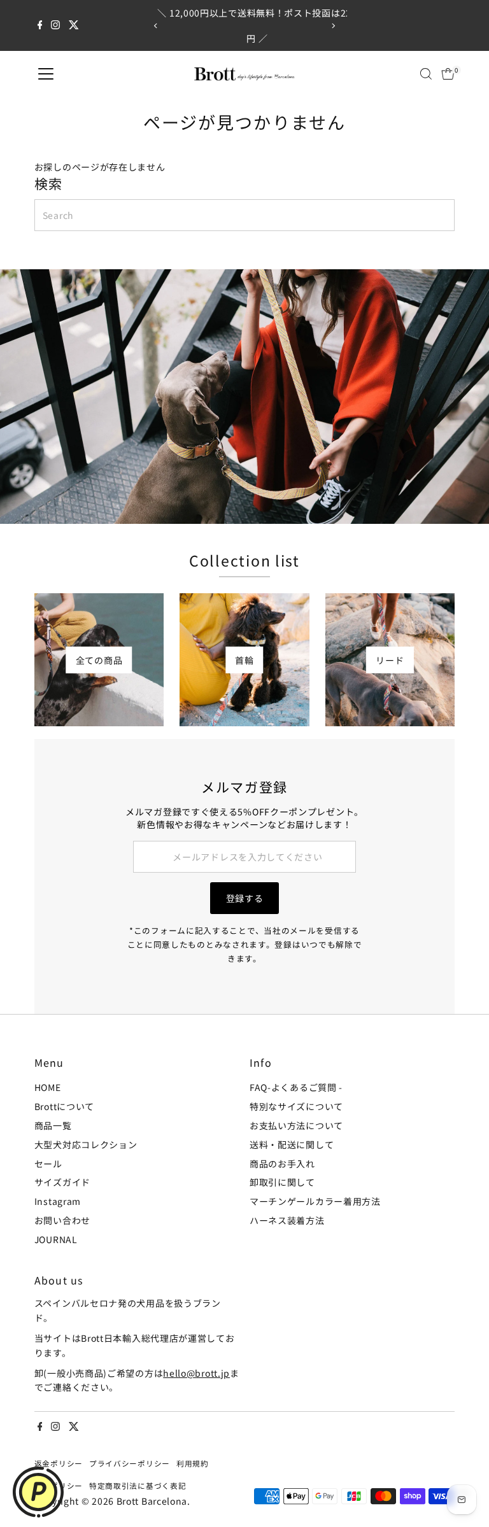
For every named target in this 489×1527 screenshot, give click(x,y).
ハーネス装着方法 (287, 1220)
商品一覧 (53, 1125)
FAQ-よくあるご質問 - (296, 1087)
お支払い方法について (296, 1125)
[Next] (332, 25)
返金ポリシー (58, 1463)
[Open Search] (426, 74)
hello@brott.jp (196, 1373)
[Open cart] (448, 74)
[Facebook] (40, 25)
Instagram (57, 1201)
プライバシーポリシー (129, 1463)
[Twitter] (74, 25)
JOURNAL (56, 1239)
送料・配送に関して (292, 1144)
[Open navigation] (45, 74)
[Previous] (156, 25)
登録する (245, 898)
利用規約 (192, 1463)
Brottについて (64, 1106)
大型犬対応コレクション (86, 1144)
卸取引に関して (282, 1182)
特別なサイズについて (296, 1106)
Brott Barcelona (152, 1501)
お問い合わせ (62, 1220)
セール (48, 1163)
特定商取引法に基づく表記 (137, 1485)
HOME (47, 1087)
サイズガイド (62, 1182)
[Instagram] (55, 25)
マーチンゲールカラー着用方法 (315, 1201)
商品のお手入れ (282, 1163)
